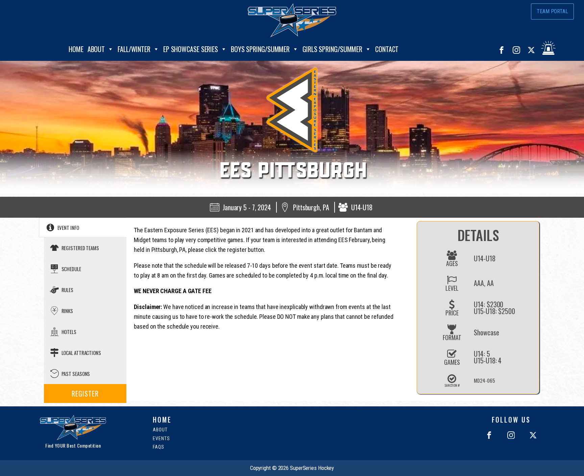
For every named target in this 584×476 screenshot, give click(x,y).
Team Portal (552, 11)
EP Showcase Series (190, 49)
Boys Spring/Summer (260, 49)
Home (76, 49)
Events (161, 438)
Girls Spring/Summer (332, 49)
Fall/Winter (134, 49)
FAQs (158, 447)
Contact (386, 49)
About (96, 49)
